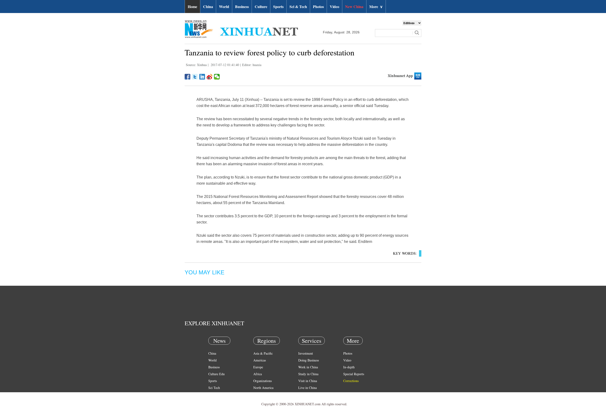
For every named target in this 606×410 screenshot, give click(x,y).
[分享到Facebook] (188, 77)
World (224, 6)
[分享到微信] (217, 77)
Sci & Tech (298, 6)
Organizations (262, 381)
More (376, 6)
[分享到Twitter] (195, 77)
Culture (261, 6)
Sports (278, 6)
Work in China (308, 367)
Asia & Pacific (263, 353)
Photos (318, 6)
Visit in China (307, 381)
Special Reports (353, 374)
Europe (258, 367)
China (208, 6)
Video (334, 6)
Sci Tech (214, 387)
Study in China (308, 374)
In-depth (349, 367)
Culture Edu (216, 374)
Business (242, 6)
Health (212, 394)
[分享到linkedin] (202, 77)
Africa (257, 374)
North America (263, 387)
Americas (259, 360)
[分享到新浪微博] (210, 77)
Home (192, 6)
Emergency (305, 394)
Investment (305, 353)
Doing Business (308, 360)
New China (354, 6)
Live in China (307, 387)
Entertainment (217, 401)
